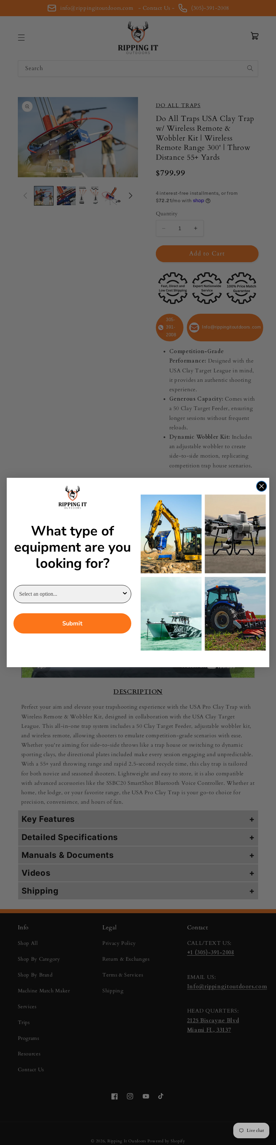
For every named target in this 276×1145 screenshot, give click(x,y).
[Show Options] (125, 594)
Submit (72, 623)
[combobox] (70, 594)
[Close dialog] (261, 486)
